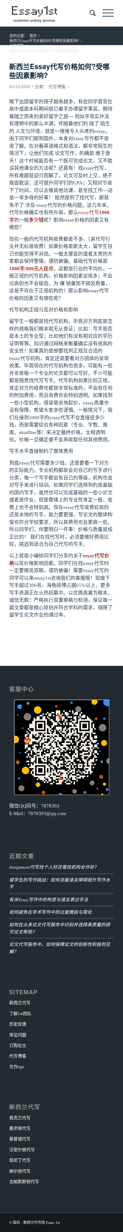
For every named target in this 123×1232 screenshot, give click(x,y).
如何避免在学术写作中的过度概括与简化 (50, 912)
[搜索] (89, 13)
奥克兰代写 (20, 1117)
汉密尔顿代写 (22, 1149)
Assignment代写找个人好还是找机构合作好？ (54, 867)
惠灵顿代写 (20, 1128)
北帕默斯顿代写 (24, 1181)
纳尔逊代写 (20, 1171)
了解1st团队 (20, 1013)
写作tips (16, 1066)
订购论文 (17, 1045)
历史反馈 (17, 1024)
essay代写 (88, 212)
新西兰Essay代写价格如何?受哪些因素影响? (59, 70)
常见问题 (17, 1034)
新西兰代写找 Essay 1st (41, 1222)
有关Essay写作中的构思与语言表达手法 (48, 899)
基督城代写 (20, 1138)
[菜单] (105, 13)
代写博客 (57, 86)
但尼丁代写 (20, 1160)
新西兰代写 (20, 1002)
